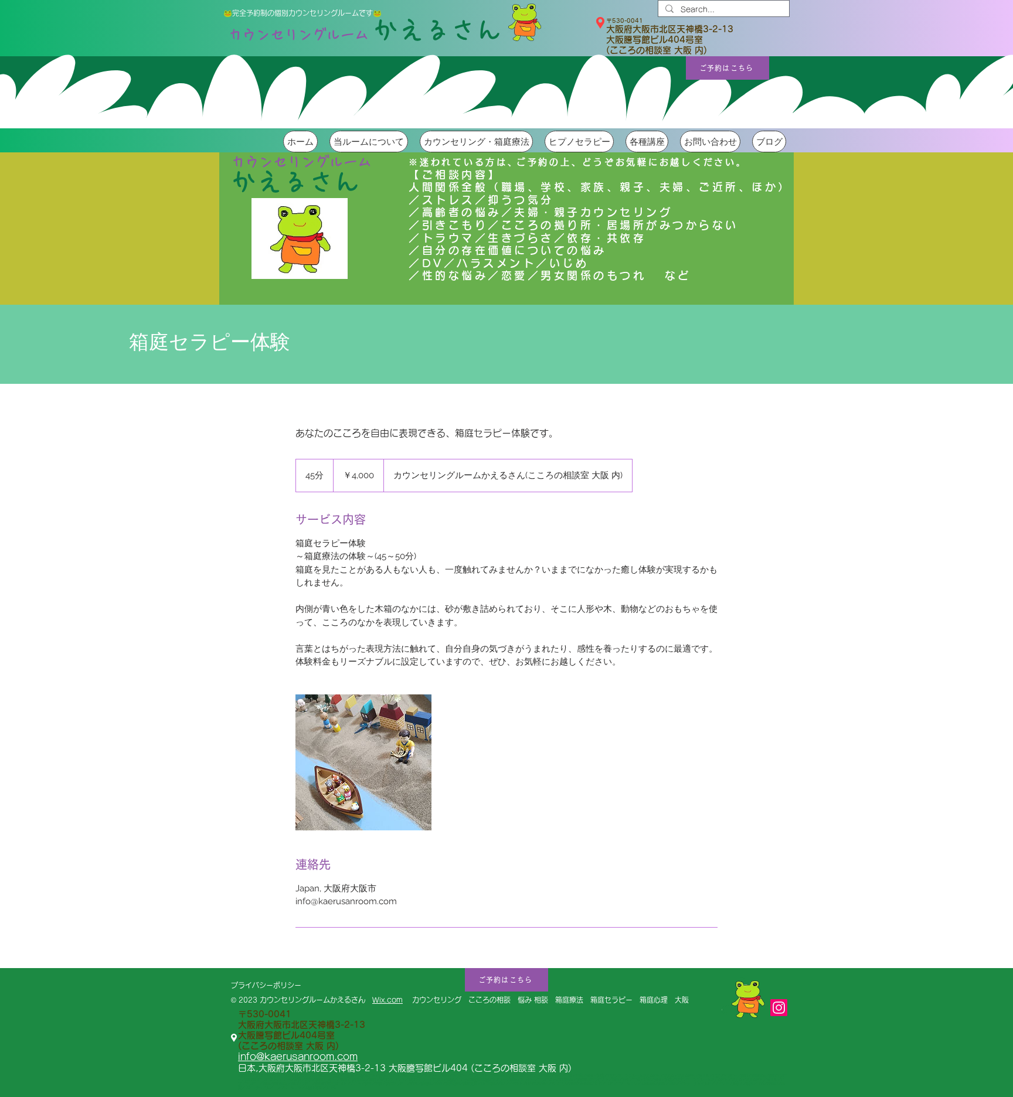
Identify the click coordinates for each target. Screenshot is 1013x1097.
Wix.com (387, 999)
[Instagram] (778, 1007)
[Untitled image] (363, 762)
